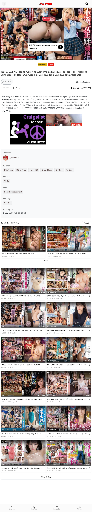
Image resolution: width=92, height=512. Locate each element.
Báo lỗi (18, 88)
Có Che (7, 203)
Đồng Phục (21, 170)
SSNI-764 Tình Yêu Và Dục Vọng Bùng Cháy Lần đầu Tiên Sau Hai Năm (21, 330)
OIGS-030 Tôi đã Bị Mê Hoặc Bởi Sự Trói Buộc (18, 254)
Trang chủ (11, 509)
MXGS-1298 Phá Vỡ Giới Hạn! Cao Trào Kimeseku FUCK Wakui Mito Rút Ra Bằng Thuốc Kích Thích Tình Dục (20, 365)
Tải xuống (87, 87)
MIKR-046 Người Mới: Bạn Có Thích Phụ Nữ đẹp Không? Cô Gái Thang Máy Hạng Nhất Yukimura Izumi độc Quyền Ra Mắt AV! (67, 330)
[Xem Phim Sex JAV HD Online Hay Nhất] (46, 3)
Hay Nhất (34, 170)
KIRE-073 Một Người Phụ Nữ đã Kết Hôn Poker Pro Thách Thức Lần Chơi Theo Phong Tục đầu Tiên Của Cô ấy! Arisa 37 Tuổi (21, 296)
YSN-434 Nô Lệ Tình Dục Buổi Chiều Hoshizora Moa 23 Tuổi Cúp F (66, 399)
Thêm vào (7, 88)
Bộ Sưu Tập (56, 509)
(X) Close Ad (46, 19)
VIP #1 (51, 64)
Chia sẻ (75, 88)
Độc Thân (8, 170)
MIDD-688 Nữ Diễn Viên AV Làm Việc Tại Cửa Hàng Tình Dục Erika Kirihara (21, 399)
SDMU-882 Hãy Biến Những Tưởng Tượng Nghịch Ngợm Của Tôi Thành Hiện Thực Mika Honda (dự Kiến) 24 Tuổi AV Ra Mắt (67, 468)
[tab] (44, 260)
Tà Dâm (69, 170)
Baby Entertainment (13, 192)
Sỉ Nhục (59, 170)
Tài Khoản (80, 509)
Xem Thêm (46, 477)
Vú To (6, 181)
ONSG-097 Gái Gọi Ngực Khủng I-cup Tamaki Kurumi (65, 296)
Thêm (86, 223)
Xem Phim (34, 509)
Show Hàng (47, 170)
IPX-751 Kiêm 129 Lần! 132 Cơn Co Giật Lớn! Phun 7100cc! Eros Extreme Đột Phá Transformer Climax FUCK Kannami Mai (67, 365)
